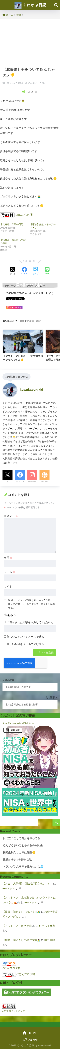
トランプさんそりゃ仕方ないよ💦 (23, 866)
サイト (8, 586)
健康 (22, 321)
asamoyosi (8, 888)
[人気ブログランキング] (9, 1005)
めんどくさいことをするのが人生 (23, 845)
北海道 (30, 321)
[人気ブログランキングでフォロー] (26, 992)
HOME (32, 1033)
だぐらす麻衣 (47, 925)
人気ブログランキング (13, 1011)
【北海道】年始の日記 (11, 224)
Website (44, 481)
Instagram (32, 481)
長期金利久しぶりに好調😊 (19, 852)
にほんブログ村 (24, 214)
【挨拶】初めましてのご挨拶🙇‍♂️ (21, 911)
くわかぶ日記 (34, 5)
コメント (11, 516)
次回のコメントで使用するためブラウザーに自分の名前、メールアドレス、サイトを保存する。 (31, 604)
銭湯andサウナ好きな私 (17, 859)
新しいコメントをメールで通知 (25, 636)
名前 (8, 557)
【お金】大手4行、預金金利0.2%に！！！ (27, 883)
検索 (56, 822)
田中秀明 (49, 940)
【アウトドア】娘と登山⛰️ (18, 925)
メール (9, 572)
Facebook (20, 481)
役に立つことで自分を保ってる (21, 838)
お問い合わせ (30, 1039)
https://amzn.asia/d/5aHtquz (18, 723)
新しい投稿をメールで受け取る (25, 644)
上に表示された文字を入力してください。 (29, 622)
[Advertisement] (30, 42)
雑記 (38, 321)
